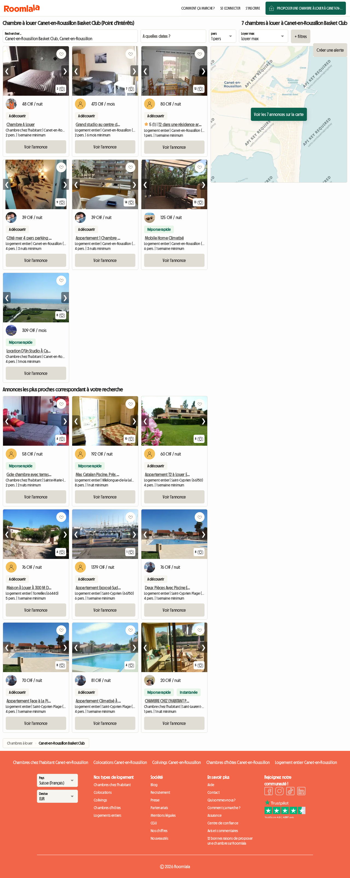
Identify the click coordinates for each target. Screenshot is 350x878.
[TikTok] (290, 792)
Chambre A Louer (21, 124)
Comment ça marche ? (224, 808)
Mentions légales (163, 815)
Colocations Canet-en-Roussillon (120, 762)
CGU (154, 823)
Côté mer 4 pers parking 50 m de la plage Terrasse (49, 238)
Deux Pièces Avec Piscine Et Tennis (172, 587)
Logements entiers (107, 815)
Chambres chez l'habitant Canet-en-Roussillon (50, 762)
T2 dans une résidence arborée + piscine (191, 124)
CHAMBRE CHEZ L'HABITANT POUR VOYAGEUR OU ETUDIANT (188, 701)
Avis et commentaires (223, 831)
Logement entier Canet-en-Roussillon (306, 762)
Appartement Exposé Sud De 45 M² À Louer (111, 587)
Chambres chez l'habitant (112, 785)
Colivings (100, 800)
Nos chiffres (159, 831)
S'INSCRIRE (253, 8)
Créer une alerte (330, 50)
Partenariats (159, 808)
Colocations (103, 792)
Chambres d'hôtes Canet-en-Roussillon (238, 762)
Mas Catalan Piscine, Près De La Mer (104, 474)
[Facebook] (268, 792)
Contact (214, 792)
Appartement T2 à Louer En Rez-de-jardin (178, 474)
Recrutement (160, 792)
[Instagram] (279, 792)
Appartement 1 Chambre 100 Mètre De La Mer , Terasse (120, 238)
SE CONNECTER (230, 8)
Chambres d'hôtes (107, 808)
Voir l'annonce (35, 147)
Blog (154, 785)
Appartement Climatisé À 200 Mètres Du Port (113, 701)
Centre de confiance (223, 823)
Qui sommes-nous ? (222, 800)
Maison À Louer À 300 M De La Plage (36, 587)
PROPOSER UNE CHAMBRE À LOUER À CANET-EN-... (310, 8)
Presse (155, 800)
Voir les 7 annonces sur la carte (279, 114)
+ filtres (300, 36)
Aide (211, 785)
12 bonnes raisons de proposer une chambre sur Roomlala (230, 840)
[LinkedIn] (301, 792)
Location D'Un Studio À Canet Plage (35, 351)
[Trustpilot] (284, 817)
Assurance (215, 815)
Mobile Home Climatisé (164, 238)
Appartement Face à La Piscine (31, 701)
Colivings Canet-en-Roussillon (176, 762)
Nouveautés (159, 838)
